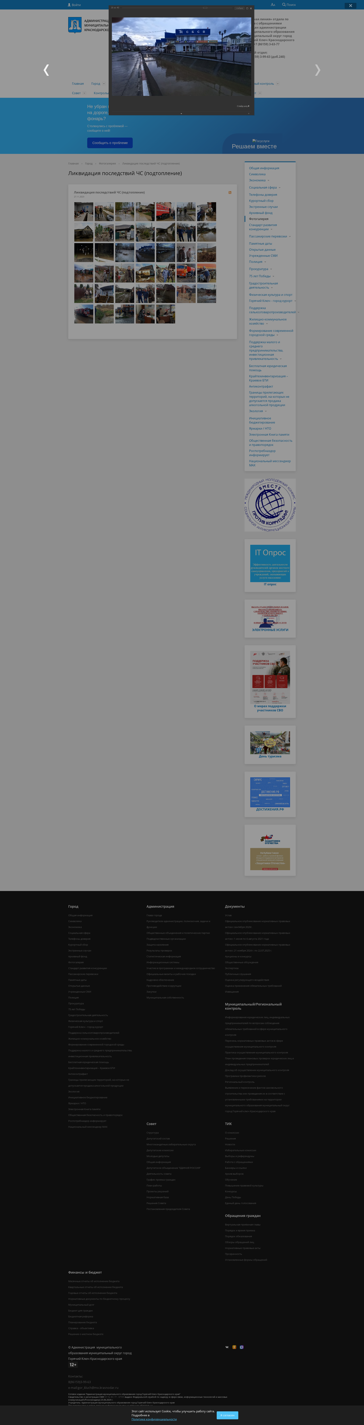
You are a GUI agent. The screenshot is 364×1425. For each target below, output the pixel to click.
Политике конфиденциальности (154, 1419)
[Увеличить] (247, 8)
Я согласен (227, 1415)
